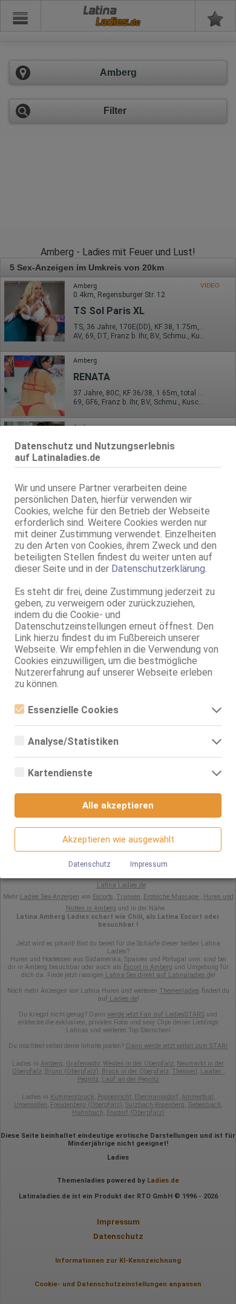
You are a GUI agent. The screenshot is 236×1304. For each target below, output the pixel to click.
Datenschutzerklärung (158, 568)
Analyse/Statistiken (73, 741)
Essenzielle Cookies (73, 710)
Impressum (149, 864)
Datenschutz (89, 864)
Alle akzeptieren (118, 805)
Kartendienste (60, 773)
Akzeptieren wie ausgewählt (118, 839)
